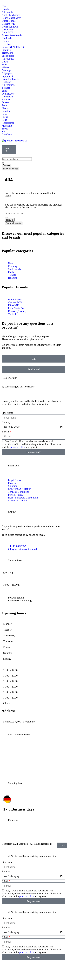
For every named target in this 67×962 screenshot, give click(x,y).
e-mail (5, 880)
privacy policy (17, 447)
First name (7, 862)
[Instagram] (6, 835)
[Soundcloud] (48, 835)
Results (6, 165)
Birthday (6, 422)
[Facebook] (27, 835)
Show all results (10, 169)
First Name (7, 412)
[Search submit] (3, 162)
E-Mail (5, 431)
